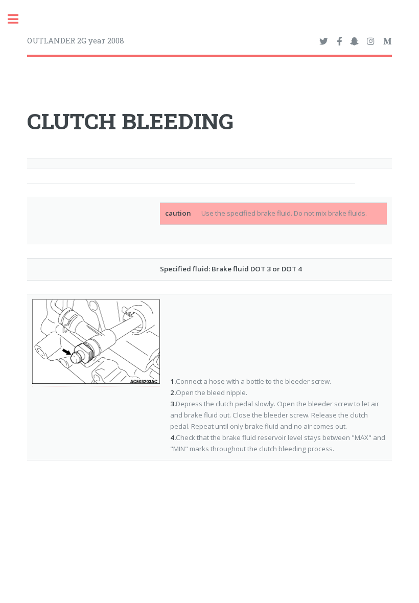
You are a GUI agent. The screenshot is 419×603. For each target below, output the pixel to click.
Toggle (18, 19)
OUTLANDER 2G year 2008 (75, 40)
